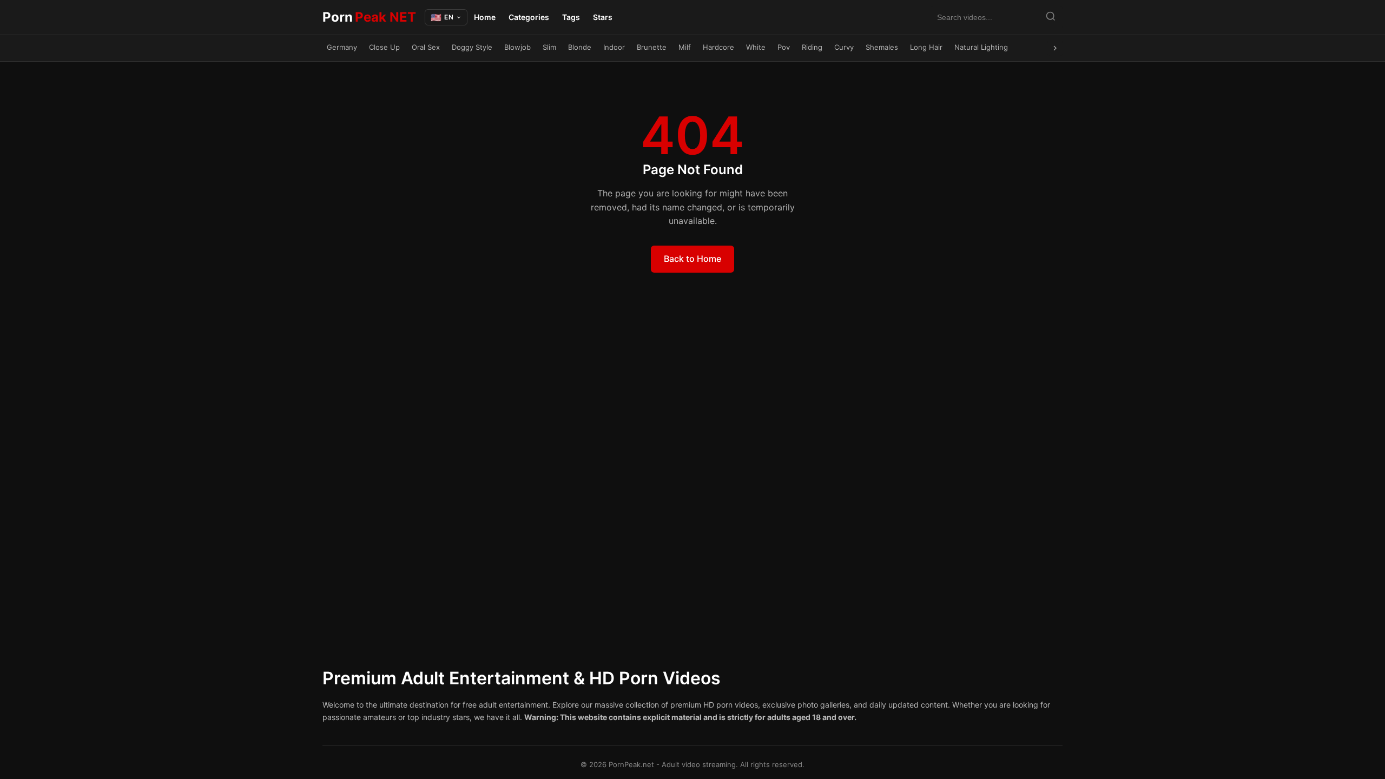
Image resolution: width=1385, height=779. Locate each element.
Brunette (652, 47)
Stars (602, 17)
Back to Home (692, 258)
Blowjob (517, 47)
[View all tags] (1055, 48)
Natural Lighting (981, 47)
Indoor (614, 47)
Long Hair (926, 47)
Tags (571, 17)
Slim (549, 47)
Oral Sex (426, 47)
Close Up (384, 47)
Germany (342, 47)
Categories (529, 17)
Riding (812, 47)
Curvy (844, 47)
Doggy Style (472, 47)
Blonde (579, 47)
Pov (783, 47)
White (756, 47)
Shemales (882, 47)
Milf (684, 47)
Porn (369, 17)
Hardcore (718, 47)
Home (485, 17)
